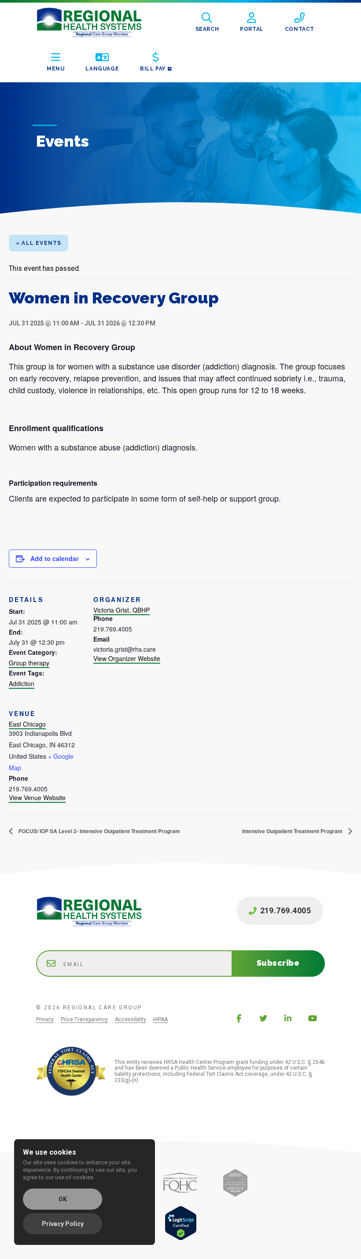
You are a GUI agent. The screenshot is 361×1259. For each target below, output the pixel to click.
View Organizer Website (126, 658)
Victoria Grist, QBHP (121, 610)
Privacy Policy (63, 1223)
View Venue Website (37, 797)
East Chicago (27, 724)
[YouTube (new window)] (312, 1018)
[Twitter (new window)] (263, 1018)
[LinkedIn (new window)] (287, 1018)
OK (63, 1199)
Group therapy (29, 662)
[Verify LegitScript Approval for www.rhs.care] (181, 1238)
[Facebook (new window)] (238, 1018)
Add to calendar (54, 558)
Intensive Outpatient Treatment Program (293, 831)
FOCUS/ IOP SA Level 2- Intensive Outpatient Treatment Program (98, 831)
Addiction (21, 683)
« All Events (38, 243)
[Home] (96, 22)
